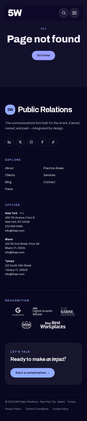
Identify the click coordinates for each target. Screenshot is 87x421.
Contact (49, 182)
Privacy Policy (13, 409)
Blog (8, 182)
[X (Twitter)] (20, 142)
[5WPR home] (15, 13)
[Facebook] (42, 142)
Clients (10, 175)
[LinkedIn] (9, 142)
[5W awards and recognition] (18, 312)
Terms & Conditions (36, 409)
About (9, 168)
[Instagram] (31, 142)
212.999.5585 (14, 226)
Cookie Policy (60, 409)
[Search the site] (63, 13)
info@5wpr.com (14, 230)
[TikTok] (53, 142)
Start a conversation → (32, 372)
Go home (43, 55)
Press (9, 189)
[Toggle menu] (74, 13)
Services (49, 175)
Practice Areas (54, 168)
